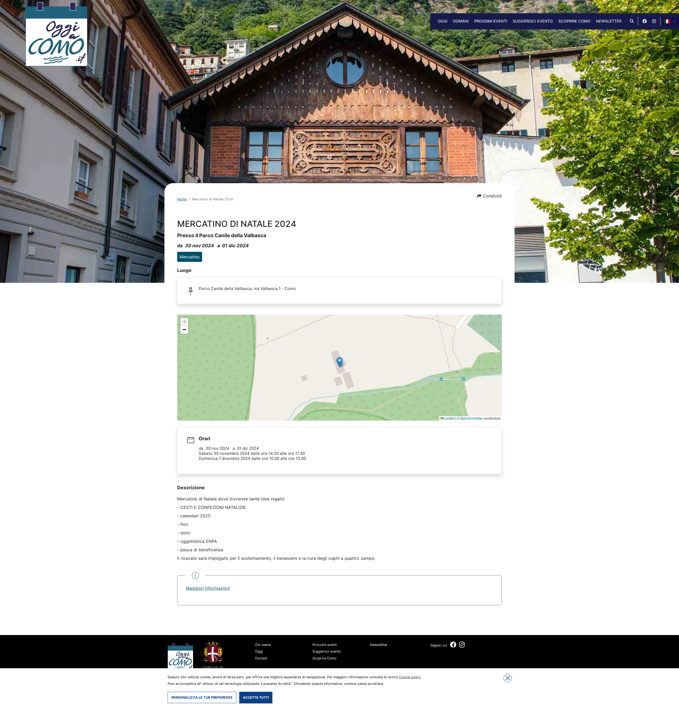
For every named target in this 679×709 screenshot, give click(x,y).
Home (181, 199)
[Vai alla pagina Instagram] (654, 21)
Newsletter (608, 21)
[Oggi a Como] (56, 33)
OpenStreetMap (471, 418)
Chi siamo (263, 645)
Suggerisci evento (533, 21)
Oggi (442, 21)
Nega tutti (507, 678)
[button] (489, 196)
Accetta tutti (256, 697)
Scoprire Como (574, 21)
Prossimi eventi (490, 21)
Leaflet (449, 418)
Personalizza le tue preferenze (202, 697)
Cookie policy (410, 677)
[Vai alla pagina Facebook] (644, 21)
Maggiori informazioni (208, 588)
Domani (461, 21)
